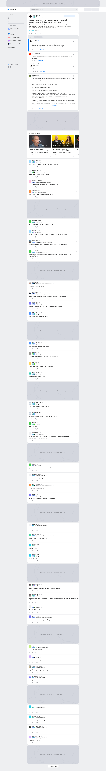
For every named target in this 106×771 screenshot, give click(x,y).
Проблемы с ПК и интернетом (44, 242)
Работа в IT (39, 222)
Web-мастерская (40, 414)
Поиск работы (39, 434)
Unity (37, 586)
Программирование (41, 17)
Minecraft (38, 364)
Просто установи (40, 162)
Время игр (38, 232)
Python (37, 344)
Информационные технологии (44, 182)
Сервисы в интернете (42, 172)
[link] (40, 146)
